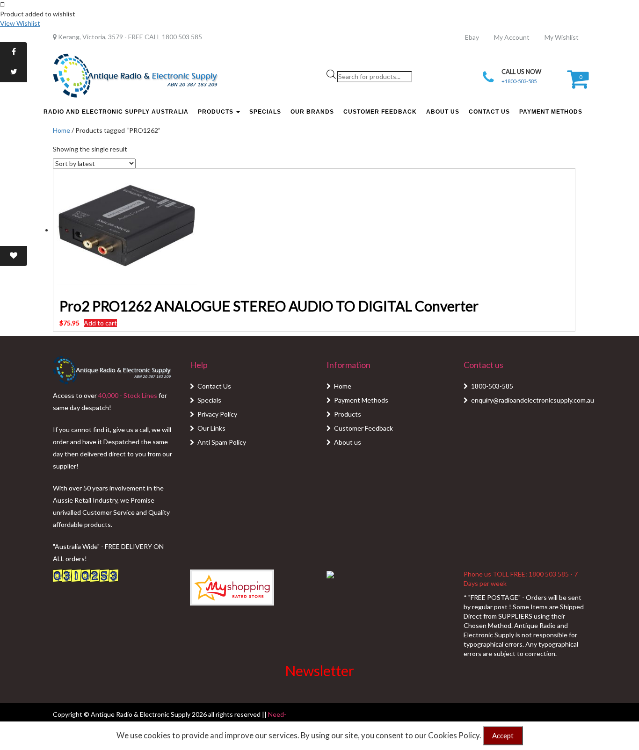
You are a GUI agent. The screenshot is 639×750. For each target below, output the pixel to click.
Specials (265, 111)
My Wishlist (562, 37)
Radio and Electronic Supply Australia (116, 111)
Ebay (472, 37)
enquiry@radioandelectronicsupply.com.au (532, 400)
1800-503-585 (492, 386)
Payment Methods (550, 111)
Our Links (211, 428)
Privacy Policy (217, 414)
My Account (512, 37)
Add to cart (100, 323)
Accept (503, 735)
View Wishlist (20, 23)
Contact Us (489, 111)
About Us (442, 111)
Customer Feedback (380, 111)
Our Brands (312, 111)
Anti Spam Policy (221, 442)
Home (61, 130)
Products (216, 111)
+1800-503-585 (519, 81)
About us (347, 442)
